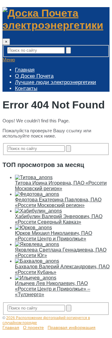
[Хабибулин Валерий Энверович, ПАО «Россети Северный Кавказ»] (38, 210)
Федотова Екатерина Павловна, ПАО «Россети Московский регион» (58, 202)
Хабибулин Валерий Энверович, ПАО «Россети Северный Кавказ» (58, 219)
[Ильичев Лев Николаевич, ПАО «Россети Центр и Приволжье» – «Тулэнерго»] (35, 277)
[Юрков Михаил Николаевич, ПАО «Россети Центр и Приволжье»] (33, 227)
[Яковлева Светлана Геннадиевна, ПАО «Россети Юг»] (37, 244)
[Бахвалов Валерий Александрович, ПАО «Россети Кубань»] (37, 261)
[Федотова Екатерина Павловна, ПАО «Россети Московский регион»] (37, 194)
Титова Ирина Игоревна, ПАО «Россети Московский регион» (61, 185)
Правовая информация (72, 327)
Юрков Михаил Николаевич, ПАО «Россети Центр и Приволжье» (53, 235)
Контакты (26, 88)
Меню (8, 59)
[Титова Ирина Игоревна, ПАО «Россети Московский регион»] (34, 177)
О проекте (33, 327)
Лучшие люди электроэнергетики (55, 82)
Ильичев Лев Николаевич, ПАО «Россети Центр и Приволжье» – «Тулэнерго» (52, 289)
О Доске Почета (34, 76)
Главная (25, 70)
